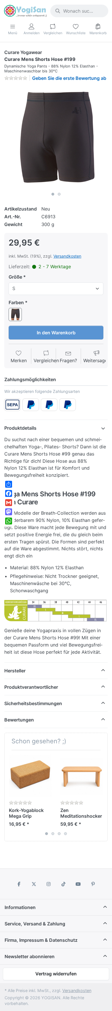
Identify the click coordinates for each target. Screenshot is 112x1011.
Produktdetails (20, 428)
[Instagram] (48, 884)
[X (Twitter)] (34, 884)
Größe (15, 277)
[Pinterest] (93, 884)
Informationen (20, 907)
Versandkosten (67, 256)
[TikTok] (63, 884)
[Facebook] (19, 884)
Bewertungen (19, 720)
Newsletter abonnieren (30, 956)
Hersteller (15, 671)
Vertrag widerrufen (56, 974)
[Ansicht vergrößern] (56, 137)
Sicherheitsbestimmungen (33, 703)
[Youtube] (78, 884)
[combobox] (79, 11)
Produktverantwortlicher (31, 687)
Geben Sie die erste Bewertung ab (69, 78)
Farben (16, 302)
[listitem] (56, 137)
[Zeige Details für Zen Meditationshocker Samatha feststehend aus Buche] (81, 776)
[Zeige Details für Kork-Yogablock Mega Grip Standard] (30, 776)
